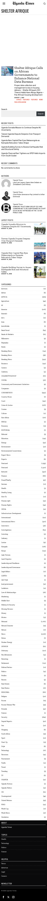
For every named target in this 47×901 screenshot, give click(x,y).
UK (2, 792)
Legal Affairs (5, 571)
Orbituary (4, 651)
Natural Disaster (7, 626)
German (4, 484)
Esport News (5, 455)
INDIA (3, 509)
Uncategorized (6, 796)
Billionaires (5, 338)
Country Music (6, 397)
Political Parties (6, 667)
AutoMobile (5, 326)
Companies (5, 388)
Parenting (4, 659)
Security (4, 717)
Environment (6, 447)
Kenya (3, 551)
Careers (4, 368)
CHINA (4, 380)
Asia (2, 322)
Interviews (5, 526)
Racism (3, 680)
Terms (3, 863)
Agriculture (5, 301)
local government (7, 584)
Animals (4, 314)
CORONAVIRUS (7, 393)
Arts (2, 318)
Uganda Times (18, 180)
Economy (4, 426)
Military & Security (8, 605)
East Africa (5, 418)
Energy (3, 443)
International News (8, 522)
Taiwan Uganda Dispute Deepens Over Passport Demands (15, 240)
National (4, 621)
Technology (5, 750)
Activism (4, 289)
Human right (5, 501)
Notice (3, 638)
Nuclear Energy (6, 642)
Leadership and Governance (10, 567)
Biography (4, 343)
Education (4, 438)
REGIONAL (5, 692)
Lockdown (4, 588)
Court (3, 401)
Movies (3, 617)
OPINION (4, 646)
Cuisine (4, 409)
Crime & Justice (7, 405)
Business (4, 364)
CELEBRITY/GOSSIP (8, 376)
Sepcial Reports (6, 721)
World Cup (4, 809)
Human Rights (6, 505)
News (41, 100)
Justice (3, 542)
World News (5, 813)
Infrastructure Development (11, 513)
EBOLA (3, 422)
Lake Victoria (5, 555)
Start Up (4, 742)
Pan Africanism (20, 102)
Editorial (4, 434)
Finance (4, 476)
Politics (3, 671)
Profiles (4, 675)
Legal (3, 872)
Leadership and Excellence (10, 563)
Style (3, 746)
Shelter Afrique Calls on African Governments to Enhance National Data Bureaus (28, 74)
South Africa (5, 734)
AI (2, 305)
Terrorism (4, 755)
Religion (4, 696)
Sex (2, 725)
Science (4, 713)
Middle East (5, 601)
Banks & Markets (7, 334)
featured (4, 472)
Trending (4, 771)
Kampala (4, 547)
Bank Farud (5, 330)
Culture (4, 413)
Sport (3, 738)
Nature (3, 630)
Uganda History (6, 784)
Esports (4, 459)
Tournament (5, 759)
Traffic (3, 763)
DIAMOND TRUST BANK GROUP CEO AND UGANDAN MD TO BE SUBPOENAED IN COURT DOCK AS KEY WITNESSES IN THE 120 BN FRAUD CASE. (29, 210)
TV (2, 775)
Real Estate (5, 684)
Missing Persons (7, 609)
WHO (3, 804)
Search (4, 109)
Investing (4, 534)
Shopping (4, 730)
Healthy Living (6, 492)
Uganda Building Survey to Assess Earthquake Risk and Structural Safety (16, 269)
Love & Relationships (8, 592)
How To (4, 497)
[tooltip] (6, 184)
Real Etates (5, 688)
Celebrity (4, 372)
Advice (3, 293)
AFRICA (18, 100)
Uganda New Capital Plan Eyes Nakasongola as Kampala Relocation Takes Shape (14, 255)
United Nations (6, 800)
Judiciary (4, 538)
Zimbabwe (5, 817)
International (6, 517)
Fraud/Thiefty (6, 480)
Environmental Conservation (11, 451)
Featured (26, 100)
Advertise (4, 868)
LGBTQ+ (4, 576)
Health (3, 488)
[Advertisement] (23, 39)
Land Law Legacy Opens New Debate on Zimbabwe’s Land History (27, 183)
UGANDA (4, 780)
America (4, 309)
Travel (3, 767)
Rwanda (4, 709)
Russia (3, 701)
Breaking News (6, 351)
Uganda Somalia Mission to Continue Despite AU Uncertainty (16, 225)
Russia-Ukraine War (8, 705)
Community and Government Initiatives (15, 384)
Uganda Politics (6, 788)
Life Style (4, 580)
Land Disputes (6, 559)
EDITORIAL (5, 430)
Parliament (5, 663)
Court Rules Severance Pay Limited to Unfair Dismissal (29, 195)
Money (3, 613)
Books (3, 347)
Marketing (5, 597)
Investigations (6, 530)
